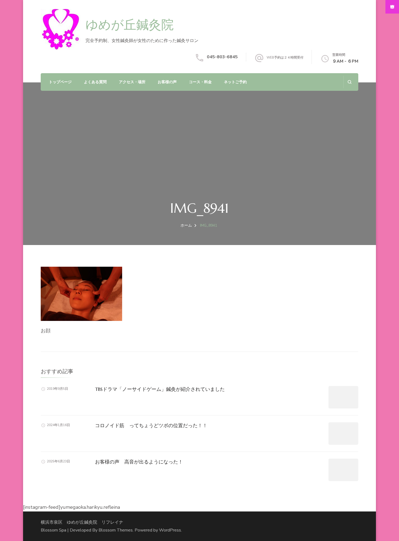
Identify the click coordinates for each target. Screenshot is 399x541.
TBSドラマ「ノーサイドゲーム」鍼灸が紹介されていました (160, 389)
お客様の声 (167, 82)
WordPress (170, 530)
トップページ (60, 82)
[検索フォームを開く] (349, 82)
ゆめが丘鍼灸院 (130, 25)
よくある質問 (95, 82)
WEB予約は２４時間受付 (285, 57)
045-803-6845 (222, 57)
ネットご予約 (235, 82)
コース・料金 (200, 82)
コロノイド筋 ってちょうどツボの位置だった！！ (151, 425)
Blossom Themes (116, 530)
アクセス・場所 (132, 82)
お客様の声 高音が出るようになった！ (139, 462)
